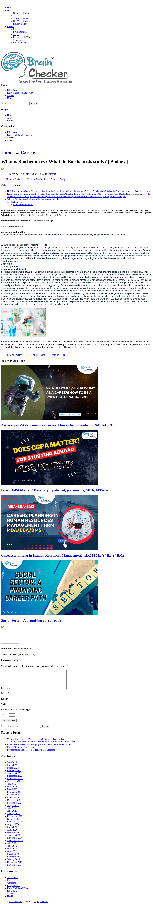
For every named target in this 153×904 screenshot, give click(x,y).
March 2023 (13, 767)
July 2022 (11, 784)
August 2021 (13, 805)
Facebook (36, 179)
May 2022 (12, 786)
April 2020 (12, 829)
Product (10, 26)
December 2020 (14, 816)
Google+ (59, 179)
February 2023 (14, 770)
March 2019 (13, 854)
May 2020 (12, 827)
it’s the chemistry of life (23, 204)
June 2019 (12, 846)
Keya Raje (24, 174)
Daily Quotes (13, 885)
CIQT (16, 34)
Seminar (17, 40)
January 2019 (13, 859)
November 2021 (15, 797)
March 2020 (13, 832)
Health (10, 896)
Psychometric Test (21, 37)
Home (10, 7)
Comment (5, 688)
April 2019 (12, 851)
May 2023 (12, 765)
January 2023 (13, 773)
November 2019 (15, 837)
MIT (15, 29)
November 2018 (15, 864)
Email (5, 698)
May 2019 (12, 848)
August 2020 (13, 824)
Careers (10, 95)
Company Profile (21, 13)
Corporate (12, 883)
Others (10, 98)
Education (12, 90)
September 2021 (15, 802)
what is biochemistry (16, 202)
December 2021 (14, 794)
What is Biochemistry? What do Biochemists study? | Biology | (36, 199)
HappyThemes (41, 901)
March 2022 (13, 789)
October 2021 (13, 800)
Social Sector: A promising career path (31, 620)
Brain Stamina (20, 32)
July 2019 (11, 843)
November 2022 (15, 778)
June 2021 (12, 811)
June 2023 (12, 762)
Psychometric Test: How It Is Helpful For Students (31, 749)
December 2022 (14, 776)
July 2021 (11, 808)
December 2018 (14, 862)
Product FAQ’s (20, 42)
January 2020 (13, 835)
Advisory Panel (20, 18)
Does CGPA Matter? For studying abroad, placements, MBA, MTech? (54, 490)
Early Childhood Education (20, 92)
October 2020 (13, 819)
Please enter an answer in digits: (16, 709)
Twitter (14, 179)
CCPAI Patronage (21, 21)
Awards (16, 15)
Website (5, 704)
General (11, 893)
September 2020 (15, 821)
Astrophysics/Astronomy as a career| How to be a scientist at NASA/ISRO (57, 425)
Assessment (12, 877)
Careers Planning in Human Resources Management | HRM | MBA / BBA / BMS (63, 555)
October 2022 (13, 781)
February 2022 (14, 792)
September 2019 (15, 840)
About (10, 10)
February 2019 (14, 856)
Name (5, 693)
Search (34, 103)
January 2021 (13, 813)
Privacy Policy (20, 23)
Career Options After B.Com (20, 747)
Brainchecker (15, 901)
